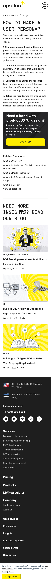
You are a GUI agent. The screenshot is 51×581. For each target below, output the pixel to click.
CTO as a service (11, 454)
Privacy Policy (8, 571)
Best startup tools (13, 540)
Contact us (9, 555)
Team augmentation (13, 449)
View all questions (12, 189)
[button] (45, 5)
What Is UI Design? (11, 185)
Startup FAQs (10, 547)
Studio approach (11, 505)
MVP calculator (13, 492)
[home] (14, 4)
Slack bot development (14, 463)
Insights (7, 533)
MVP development (12, 445)
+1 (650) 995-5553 (14, 411)
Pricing (8, 477)
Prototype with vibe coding (16, 440)
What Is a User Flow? (12, 161)
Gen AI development (13, 458)
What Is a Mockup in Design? (16, 173)
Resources (9, 526)
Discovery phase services (16, 436)
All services (9, 467)
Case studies (10, 518)
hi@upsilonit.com (13, 406)
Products (9, 485)
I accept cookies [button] (11, 576)
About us (7, 509)
